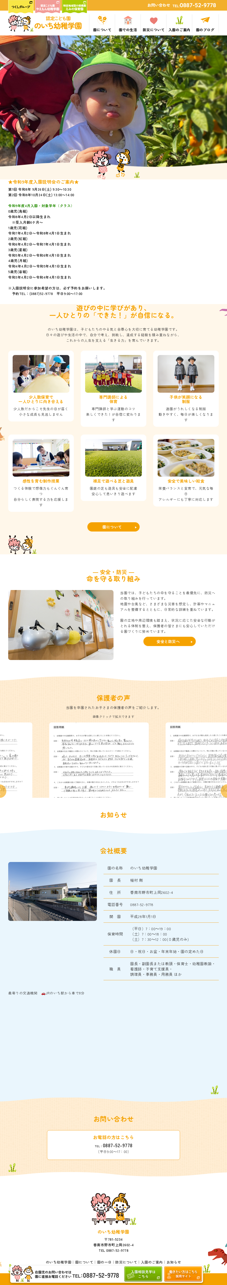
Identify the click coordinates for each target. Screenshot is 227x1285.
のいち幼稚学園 (59, 1262)
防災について (126, 1262)
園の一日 (104, 1262)
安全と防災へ (168, 641)
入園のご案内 (152, 1262)
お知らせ (173, 1262)
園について (112, 527)
